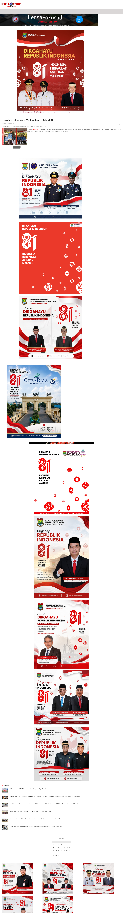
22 (53, 853)
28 (69, 853)
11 (61, 848)
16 (56, 850)
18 (61, 850)
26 (64, 853)
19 (64, 850)
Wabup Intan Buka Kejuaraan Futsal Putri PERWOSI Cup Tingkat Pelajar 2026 (30, 811)
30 (56, 856)
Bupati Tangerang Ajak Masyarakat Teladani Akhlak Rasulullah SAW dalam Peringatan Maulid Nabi (36, 826)
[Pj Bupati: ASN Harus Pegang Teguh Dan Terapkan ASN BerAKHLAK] (14, 136)
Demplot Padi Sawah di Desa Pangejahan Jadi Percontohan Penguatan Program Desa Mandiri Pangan (36, 819)
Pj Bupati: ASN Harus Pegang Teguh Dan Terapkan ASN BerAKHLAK (25, 126)
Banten (9, 147)
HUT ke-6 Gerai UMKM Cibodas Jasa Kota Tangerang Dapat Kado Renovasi (30, 789)
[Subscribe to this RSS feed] (120, 125)
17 (58, 850)
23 (56, 853)
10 (58, 848)
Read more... (17, 147)
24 (58, 853)
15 (53, 850)
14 (69, 848)
